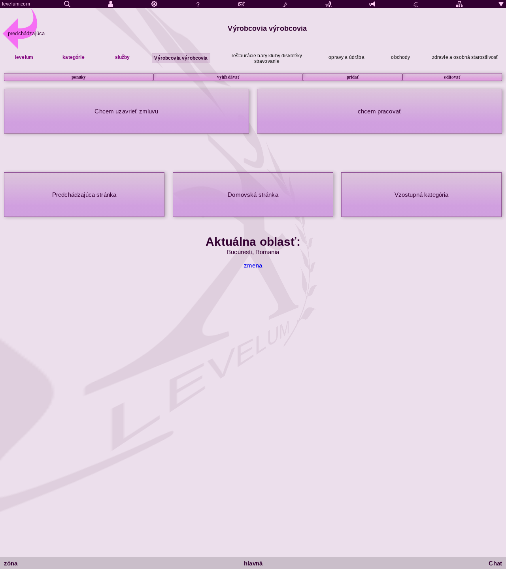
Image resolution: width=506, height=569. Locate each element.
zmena (253, 265)
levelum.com (16, 4)
